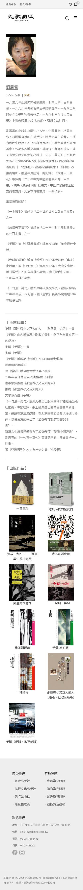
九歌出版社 (22, 781)
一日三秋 (22, 508)
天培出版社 (22, 796)
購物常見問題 (56, 789)
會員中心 (11, 4)
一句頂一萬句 (61, 603)
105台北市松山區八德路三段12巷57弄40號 (45, 825)
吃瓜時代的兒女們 (61, 509)
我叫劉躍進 (22, 648)
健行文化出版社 (25, 789)
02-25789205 (27, 845)
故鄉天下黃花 (22, 603)
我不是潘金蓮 (61, 554)
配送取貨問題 (56, 796)
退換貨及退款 (56, 804)
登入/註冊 (25, 4)
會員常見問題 (56, 781)
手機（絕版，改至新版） (22, 742)
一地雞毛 (22, 692)
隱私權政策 (22, 804)
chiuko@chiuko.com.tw (34, 832)
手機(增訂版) (61, 648)
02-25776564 (27, 838)
